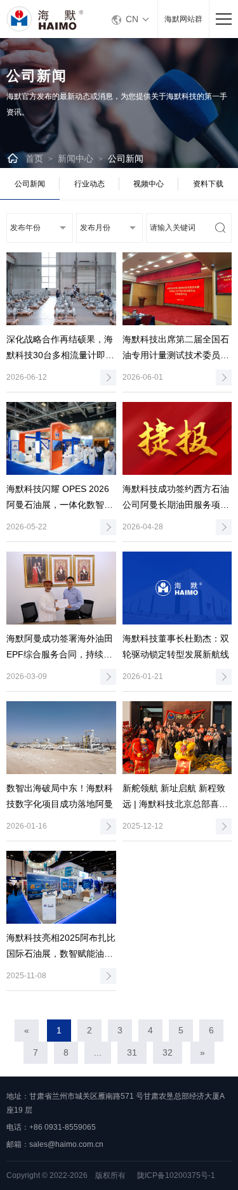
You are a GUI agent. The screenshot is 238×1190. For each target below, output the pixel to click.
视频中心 (148, 183)
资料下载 (208, 183)
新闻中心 (75, 158)
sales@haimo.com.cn (66, 1144)
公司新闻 (125, 158)
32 (167, 1052)
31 (132, 1052)
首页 (34, 158)
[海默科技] (50, 19)
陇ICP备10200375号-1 (176, 1175)
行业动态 (89, 183)
